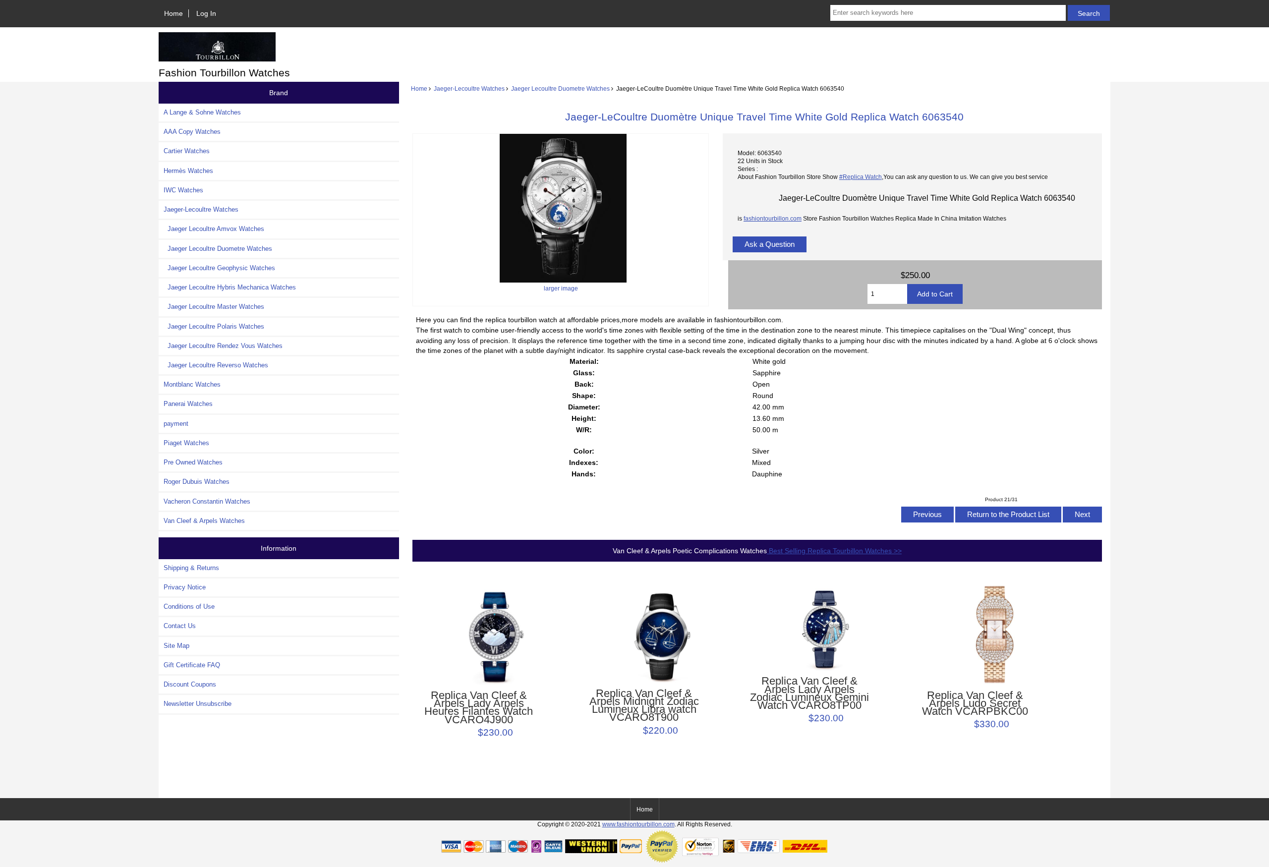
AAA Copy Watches (192, 131)
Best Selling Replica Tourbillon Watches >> (834, 551)
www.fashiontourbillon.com (638, 824)
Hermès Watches (188, 170)
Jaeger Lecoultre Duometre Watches (560, 88)
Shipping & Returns (191, 568)
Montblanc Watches (192, 384)
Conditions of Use (189, 606)
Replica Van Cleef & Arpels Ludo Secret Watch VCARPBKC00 (975, 704)
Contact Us (180, 626)
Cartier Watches (187, 151)
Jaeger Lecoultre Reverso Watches (216, 365)
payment (176, 423)
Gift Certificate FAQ (192, 665)
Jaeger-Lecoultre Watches (469, 88)
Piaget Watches (186, 443)
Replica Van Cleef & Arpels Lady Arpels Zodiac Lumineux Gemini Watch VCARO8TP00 (809, 693)
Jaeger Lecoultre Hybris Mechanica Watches (230, 287)
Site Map (176, 645)
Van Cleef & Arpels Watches (204, 520)
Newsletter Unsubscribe (197, 703)
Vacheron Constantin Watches (207, 501)
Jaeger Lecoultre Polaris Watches (214, 326)
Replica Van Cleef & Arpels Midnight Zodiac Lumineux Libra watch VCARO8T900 (644, 706)
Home (173, 13)
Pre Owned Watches (193, 462)
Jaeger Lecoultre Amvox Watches (214, 228)
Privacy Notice (185, 587)
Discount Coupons (190, 684)
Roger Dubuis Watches (197, 481)
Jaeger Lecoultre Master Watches (214, 306)
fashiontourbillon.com (773, 218)
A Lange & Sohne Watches (202, 112)
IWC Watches (183, 190)
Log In (206, 13)
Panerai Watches (188, 403)
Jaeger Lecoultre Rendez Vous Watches (223, 345)
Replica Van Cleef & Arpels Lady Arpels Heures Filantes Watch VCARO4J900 (478, 708)
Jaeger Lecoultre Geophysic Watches (219, 268)
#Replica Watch (860, 176)
